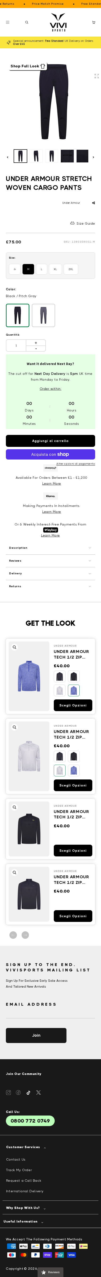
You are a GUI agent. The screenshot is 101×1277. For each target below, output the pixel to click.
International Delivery (25, 1191)
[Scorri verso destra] (93, 157)
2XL (71, 269)
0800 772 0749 (30, 1121)
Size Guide (86, 223)
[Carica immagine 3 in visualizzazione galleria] (51, 156)
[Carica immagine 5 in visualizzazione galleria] (82, 156)
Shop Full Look (25, 66)
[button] (26, 22)
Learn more (51, 512)
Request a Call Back (23, 1180)
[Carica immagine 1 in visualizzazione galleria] (20, 156)
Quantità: (13, 334)
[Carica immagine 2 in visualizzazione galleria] (36, 156)
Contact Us (16, 1159)
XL (55, 269)
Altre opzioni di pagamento (75, 463)
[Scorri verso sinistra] (7, 157)
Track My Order (19, 1170)
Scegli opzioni (73, 705)
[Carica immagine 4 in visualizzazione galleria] (67, 156)
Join (36, 1035)
